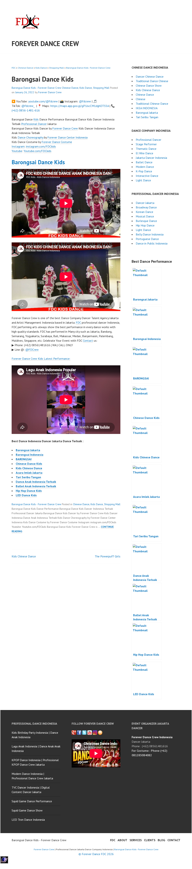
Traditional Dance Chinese (152, 81)
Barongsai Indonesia (29, 454)
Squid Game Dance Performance (32, 801)
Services (136, 840)
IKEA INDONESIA (147, 108)
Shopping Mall (56, 67)
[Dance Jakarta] (74, 732)
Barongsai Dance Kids (38, 162)
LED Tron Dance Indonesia (28, 819)
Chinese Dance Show (149, 85)
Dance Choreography (30, 137)
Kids (36, 119)
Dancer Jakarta (145, 203)
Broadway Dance (146, 207)
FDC (14, 67)
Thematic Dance (146, 149)
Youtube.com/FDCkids (37, 151)
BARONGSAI (24, 459)
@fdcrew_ (28, 106)
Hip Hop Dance (145, 225)
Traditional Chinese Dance (152, 103)
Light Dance (143, 180)
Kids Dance (41, 67)
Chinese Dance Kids (29, 464)
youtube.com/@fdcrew (43, 101)
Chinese (140, 99)
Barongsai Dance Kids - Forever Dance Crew (88, 67)
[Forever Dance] (79, 732)
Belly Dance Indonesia (150, 234)
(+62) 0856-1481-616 (26, 110)
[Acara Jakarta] (100, 732)
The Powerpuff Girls (107, 556)
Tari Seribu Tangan (28, 477)
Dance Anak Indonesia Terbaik (36, 482)
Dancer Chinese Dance (150, 76)
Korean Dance (144, 212)
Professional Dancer (34, 124)
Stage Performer (146, 144)
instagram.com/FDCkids (41, 146)
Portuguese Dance (147, 239)
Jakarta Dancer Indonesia (151, 158)
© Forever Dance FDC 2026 (96, 854)
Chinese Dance (25, 67)
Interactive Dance (147, 176)
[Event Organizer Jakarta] (84, 732)
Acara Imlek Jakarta (29, 473)
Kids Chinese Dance (29, 468)
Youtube (17, 151)
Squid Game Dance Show (27, 810)
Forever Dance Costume (57, 142)
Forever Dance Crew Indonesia (152, 737)
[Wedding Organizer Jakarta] (89, 732)
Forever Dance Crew (45, 43)
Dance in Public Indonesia (151, 243)
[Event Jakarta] (95, 732)
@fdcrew (85, 101)
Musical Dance (145, 216)
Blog (161, 840)
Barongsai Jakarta (28, 450)
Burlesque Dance (146, 221)
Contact (88, 340)
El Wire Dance (144, 153)
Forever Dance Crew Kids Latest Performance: (41, 358)
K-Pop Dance (144, 171)
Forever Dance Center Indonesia (67, 137)
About (122, 840)
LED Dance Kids (26, 495)
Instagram (18, 146)
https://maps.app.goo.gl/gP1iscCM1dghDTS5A (79, 106)
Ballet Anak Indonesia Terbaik (36, 486)
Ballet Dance (144, 162)
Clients (149, 840)
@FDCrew (32, 349)
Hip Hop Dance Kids (29, 491)
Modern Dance (145, 167)
